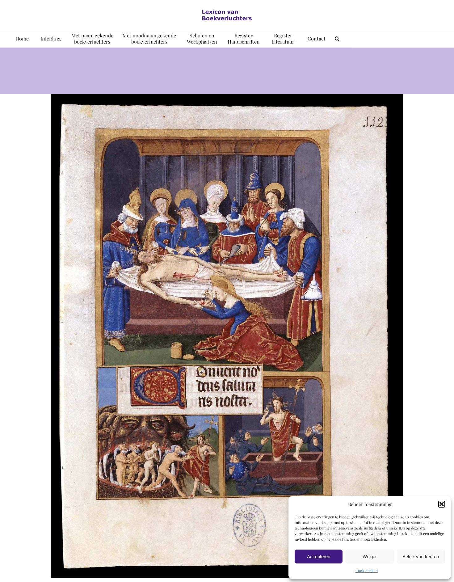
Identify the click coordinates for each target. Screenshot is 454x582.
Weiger (370, 556)
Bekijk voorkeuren (420, 556)
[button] (442, 504)
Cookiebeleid (366, 570)
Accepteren (318, 556)
